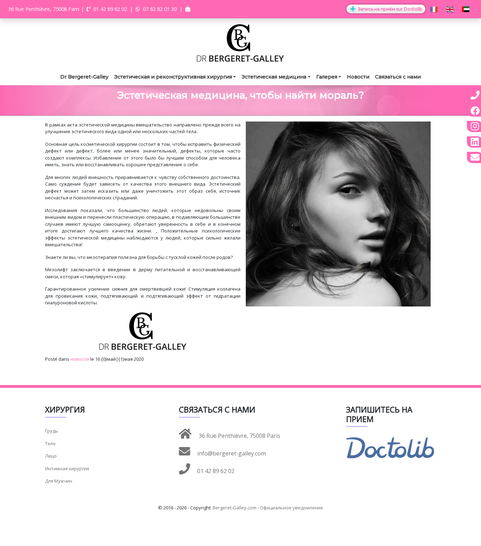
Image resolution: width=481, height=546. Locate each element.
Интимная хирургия (67, 468)
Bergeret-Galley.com (234, 507)
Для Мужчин (58, 481)
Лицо (51, 456)
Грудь (51, 431)
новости (79, 359)
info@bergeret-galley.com (231, 453)
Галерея (326, 77)
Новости (358, 77)
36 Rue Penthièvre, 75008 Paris (238, 436)
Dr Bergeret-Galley (84, 77)
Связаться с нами (398, 77)
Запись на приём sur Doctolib (389, 9)
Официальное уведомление (291, 507)
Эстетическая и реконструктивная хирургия (173, 77)
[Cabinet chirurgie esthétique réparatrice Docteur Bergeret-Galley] (240, 42)
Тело (50, 443)
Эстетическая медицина (274, 77)
